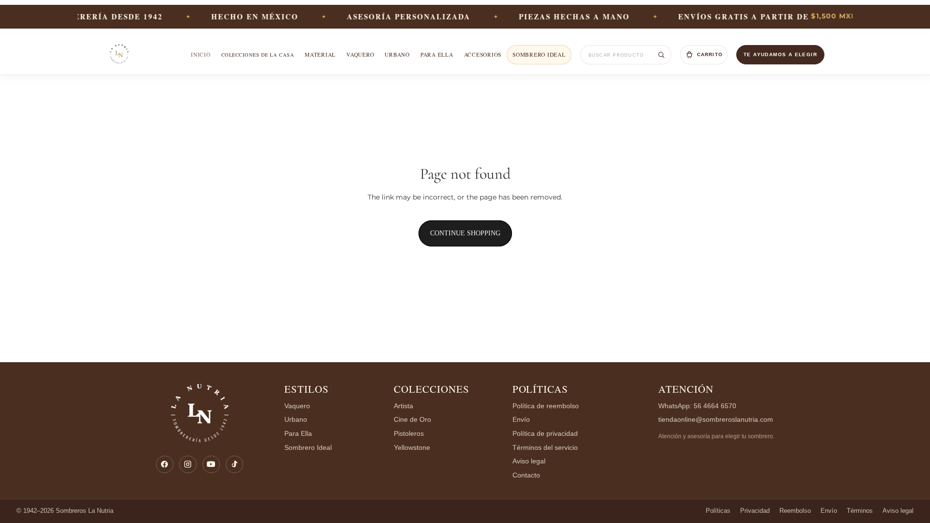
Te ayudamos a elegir (780, 54)
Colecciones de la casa (257, 54)
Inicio (201, 54)
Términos (860, 511)
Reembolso (795, 511)
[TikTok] (234, 464)
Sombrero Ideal (538, 54)
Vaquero (360, 54)
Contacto (526, 475)
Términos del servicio (545, 447)
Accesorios (482, 54)
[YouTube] (211, 464)
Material (320, 54)
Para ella (436, 54)
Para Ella (298, 433)
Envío (521, 419)
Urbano (397, 54)
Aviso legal (528, 461)
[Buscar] (661, 54)
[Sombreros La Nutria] (119, 54)
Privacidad (755, 511)
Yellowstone (412, 447)
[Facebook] (164, 464)
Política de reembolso (545, 406)
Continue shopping (465, 233)
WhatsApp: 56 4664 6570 (697, 406)
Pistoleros (409, 433)
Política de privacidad (545, 433)
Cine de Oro (412, 419)
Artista (403, 406)
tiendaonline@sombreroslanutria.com (715, 419)
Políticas (540, 389)
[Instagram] (188, 464)
